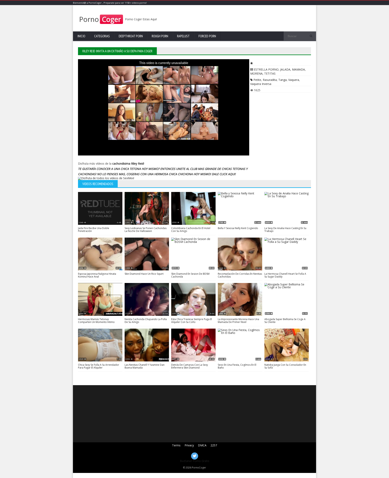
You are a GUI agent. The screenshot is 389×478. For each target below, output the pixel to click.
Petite (257, 80)
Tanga (282, 80)
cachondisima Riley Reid (128, 163)
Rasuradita (270, 80)
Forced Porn (207, 36)
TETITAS (270, 73)
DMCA (202, 445)
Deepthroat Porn (131, 36)
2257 (214, 445)
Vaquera (293, 80)
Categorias (102, 36)
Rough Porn (160, 36)
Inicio (81, 36)
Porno (100, 19)
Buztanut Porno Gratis (194, 461)
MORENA (256, 73)
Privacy (189, 445)
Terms (176, 445)
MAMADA (298, 69)
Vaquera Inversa (260, 84)
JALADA (285, 69)
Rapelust (183, 36)
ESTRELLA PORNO (266, 69)
